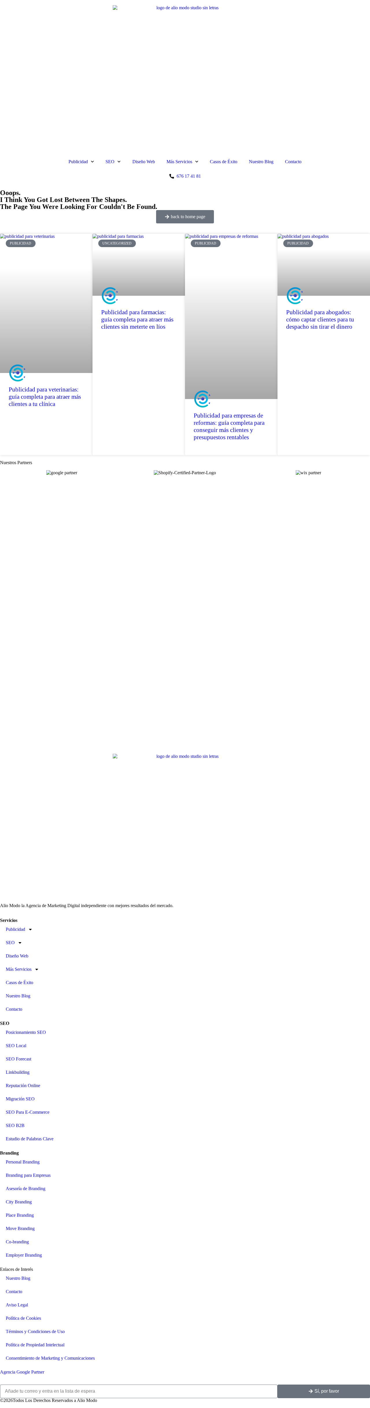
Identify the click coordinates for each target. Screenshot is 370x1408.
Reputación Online (23, 1085)
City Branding (19, 1201)
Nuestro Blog (261, 161)
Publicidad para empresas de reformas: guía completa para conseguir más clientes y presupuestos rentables (229, 426)
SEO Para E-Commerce (27, 1112)
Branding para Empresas (28, 1175)
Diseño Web (143, 161)
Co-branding (17, 1241)
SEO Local (16, 1045)
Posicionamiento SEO (26, 1032)
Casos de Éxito (223, 161)
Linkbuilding (17, 1072)
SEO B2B (15, 1125)
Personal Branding (23, 1161)
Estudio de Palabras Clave (29, 1138)
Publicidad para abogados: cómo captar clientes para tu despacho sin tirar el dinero (320, 319)
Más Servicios (179, 161)
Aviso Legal (17, 1304)
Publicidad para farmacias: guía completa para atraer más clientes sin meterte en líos (137, 319)
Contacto (293, 161)
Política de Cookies (23, 1318)
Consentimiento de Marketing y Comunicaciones (50, 1358)
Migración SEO (20, 1098)
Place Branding (20, 1215)
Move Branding (20, 1228)
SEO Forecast (18, 1058)
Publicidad (78, 161)
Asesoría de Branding (25, 1188)
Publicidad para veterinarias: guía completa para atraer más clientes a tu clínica (45, 396)
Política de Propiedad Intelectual (35, 1344)
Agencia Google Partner (22, 1372)
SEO (110, 161)
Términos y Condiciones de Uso (35, 1331)
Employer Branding (24, 1255)
